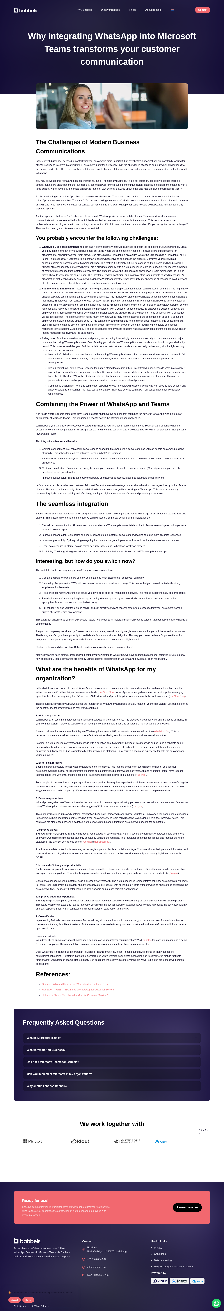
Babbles (146, 940)
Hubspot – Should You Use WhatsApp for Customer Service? (75, 995)
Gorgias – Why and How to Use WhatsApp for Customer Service (76, 984)
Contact (202, 10)
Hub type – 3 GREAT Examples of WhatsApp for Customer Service (78, 989)
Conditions (160, 1254)
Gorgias (87, 841)
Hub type (141, 775)
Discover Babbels (110, 10)
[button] (112, 1038)
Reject (28, 1300)
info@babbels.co (96, 1267)
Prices (132, 10)
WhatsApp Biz (161, 731)
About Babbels (153, 10)
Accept (14, 1300)
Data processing (163, 1260)
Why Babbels (84, 10)
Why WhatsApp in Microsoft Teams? (173, 1266)
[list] (106, 1141)
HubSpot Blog (106, 692)
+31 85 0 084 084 (96, 1259)
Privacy (158, 1247)
